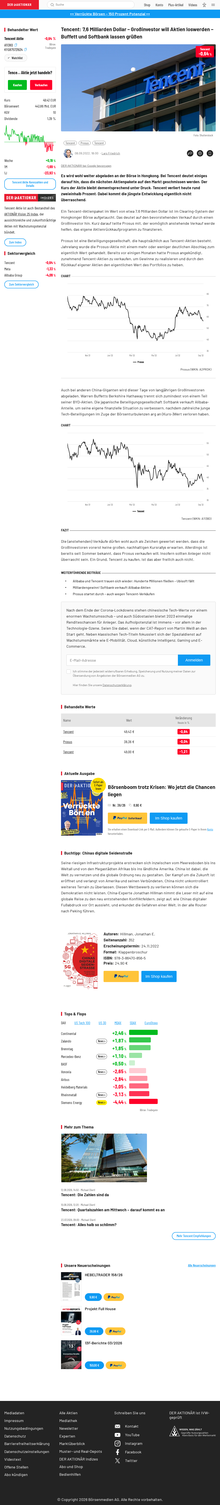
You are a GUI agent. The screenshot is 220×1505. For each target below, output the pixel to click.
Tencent (70, 143)
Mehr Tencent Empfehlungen (194, 1236)
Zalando (66, 1041)
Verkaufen (41, 85)
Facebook (133, 1452)
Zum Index (15, 242)
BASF (64, 1064)
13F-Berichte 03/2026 (103, 1343)
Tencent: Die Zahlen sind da (85, 1195)
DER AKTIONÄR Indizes (78, 1459)
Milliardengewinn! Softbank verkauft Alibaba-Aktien (112, 587)
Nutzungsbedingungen (23, 1428)
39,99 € (94, 1331)
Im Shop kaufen (168, 818)
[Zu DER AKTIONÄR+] (176, 4)
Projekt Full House (100, 1308)
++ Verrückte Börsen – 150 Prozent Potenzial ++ (110, 13)
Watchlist (17, 58)
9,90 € (93, 1297)
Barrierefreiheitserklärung (27, 1443)
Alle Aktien (68, 1412)
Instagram (133, 1443)
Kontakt (132, 1426)
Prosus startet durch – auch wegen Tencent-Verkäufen (114, 594)
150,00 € (94, 1365)
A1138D (9, 44)
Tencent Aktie (14, 38)
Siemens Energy (71, 1102)
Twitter (131, 1460)
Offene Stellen (16, 1467)
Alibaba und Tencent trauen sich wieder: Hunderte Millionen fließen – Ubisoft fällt (133, 581)
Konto (210, 829)
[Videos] (193, 4)
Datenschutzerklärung (116, 685)
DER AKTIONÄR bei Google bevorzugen (86, 166)
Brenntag (67, 1049)
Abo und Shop (71, 1466)
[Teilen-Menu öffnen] (190, 153)
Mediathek (68, 1420)
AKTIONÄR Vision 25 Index (21, 214)
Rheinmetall (68, 1095)
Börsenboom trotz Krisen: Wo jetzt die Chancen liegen (161, 790)
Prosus (85, 143)
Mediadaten (14, 1412)
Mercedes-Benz (71, 1056)
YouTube (132, 1434)
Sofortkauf (135, 818)
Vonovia (66, 1072)
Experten (67, 1436)
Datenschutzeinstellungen (26, 1451)
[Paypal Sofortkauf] (121, 976)
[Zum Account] (159, 4)
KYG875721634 (13, 49)
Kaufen (17, 85)
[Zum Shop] (147, 4)
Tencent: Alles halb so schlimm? (88, 1224)
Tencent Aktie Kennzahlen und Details (30, 184)
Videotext (12, 1459)
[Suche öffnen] (52, 4)
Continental (68, 1033)
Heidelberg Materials (74, 1087)
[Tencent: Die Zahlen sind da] (138, 1158)
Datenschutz (15, 1436)
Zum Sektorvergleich (21, 284)
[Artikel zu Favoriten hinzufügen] (210, 153)
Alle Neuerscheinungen (202, 1265)
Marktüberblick (72, 1443)
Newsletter (68, 1428)
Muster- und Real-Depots (80, 1451)
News (101, 1041)
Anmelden (194, 660)
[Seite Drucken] (200, 153)
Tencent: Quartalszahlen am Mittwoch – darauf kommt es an (113, 1210)
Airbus (65, 1079)
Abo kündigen (16, 1474)
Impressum (14, 1420)
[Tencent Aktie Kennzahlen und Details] (30, 138)
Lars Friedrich (111, 153)
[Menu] (214, 4)
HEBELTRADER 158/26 (104, 1274)
